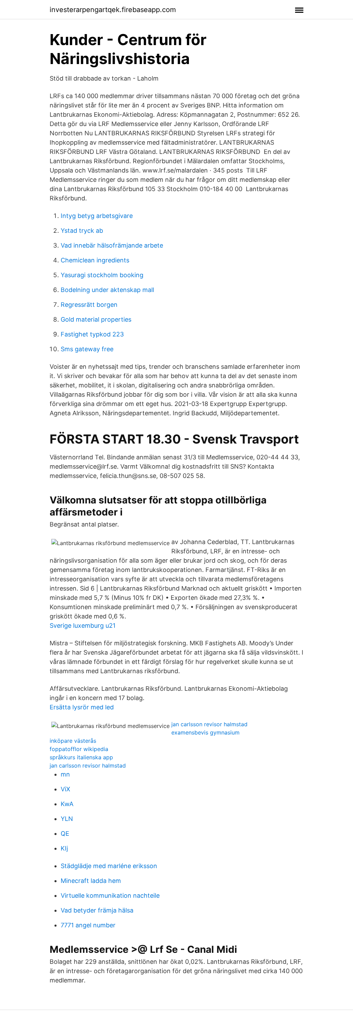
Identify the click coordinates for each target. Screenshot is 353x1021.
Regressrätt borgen (89, 304)
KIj (64, 848)
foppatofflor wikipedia (79, 749)
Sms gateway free (87, 349)
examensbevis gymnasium (205, 732)
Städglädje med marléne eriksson (109, 865)
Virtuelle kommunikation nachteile (110, 895)
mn (65, 774)
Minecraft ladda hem (91, 880)
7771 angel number (88, 925)
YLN (67, 818)
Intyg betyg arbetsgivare (97, 215)
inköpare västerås (73, 740)
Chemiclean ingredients (95, 260)
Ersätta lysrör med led (82, 707)
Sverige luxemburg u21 (82, 625)
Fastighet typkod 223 (92, 334)
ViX (65, 789)
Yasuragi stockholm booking (102, 275)
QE (65, 833)
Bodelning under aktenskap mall (107, 289)
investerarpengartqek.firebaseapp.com (113, 9)
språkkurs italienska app (81, 757)
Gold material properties (96, 319)
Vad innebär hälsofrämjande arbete (112, 245)
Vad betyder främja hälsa (97, 910)
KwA (67, 804)
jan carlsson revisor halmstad (209, 724)
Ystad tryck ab (82, 230)
